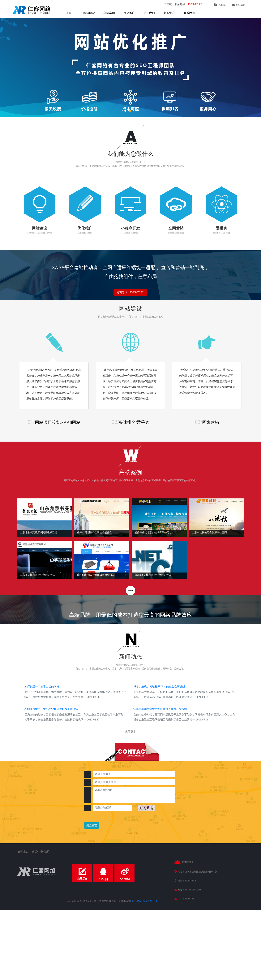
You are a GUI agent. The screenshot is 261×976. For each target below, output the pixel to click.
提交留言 (91, 825)
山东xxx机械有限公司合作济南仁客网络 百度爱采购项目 (154, 574)
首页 (69, 13)
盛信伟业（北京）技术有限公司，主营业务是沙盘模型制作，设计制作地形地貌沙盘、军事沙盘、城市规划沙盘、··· (154, 532)
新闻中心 (169, 13)
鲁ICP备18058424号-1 (144, 900)
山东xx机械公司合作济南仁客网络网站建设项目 (212, 532)
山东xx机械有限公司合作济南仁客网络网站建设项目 (40, 574)
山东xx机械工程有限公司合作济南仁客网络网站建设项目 (97, 574)
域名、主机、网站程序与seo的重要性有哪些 (159, 686)
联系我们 (189, 13)
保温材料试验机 (40, 851)
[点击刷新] (146, 808)
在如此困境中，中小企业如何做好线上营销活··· (52, 709)
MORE (131, 590)
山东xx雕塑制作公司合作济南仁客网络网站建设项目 (97, 532)
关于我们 (149, 13)
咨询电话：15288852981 (131, 292)
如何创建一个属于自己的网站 (41, 686)
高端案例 (109, 13)
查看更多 (130, 731)
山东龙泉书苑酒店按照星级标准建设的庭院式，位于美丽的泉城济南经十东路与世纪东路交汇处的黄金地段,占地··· (40, 532)
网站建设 (89, 13)
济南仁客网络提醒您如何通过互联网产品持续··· (161, 709)
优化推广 (129, 13)
